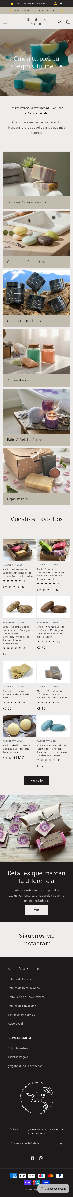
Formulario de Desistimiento (26, 997)
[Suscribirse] (61, 1143)
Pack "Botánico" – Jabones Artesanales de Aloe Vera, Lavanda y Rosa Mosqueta (51, 574)
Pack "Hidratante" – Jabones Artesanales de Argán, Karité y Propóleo (18, 573)
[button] (5, 21)
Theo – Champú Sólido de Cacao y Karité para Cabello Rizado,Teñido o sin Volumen (51, 631)
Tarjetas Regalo (18, 1057)
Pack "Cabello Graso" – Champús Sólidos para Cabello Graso (16, 749)
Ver (36, 910)
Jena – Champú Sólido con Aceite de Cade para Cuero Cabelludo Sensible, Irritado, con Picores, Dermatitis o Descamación (17, 635)
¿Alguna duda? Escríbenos (25, 1066)
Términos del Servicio (21, 1014)
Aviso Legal (15, 1023)
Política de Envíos (19, 979)
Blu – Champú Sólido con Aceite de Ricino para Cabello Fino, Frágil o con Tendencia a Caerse (52, 750)
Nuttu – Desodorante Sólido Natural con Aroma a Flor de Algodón (52, 694)
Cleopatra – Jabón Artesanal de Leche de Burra (16, 694)
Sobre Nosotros (18, 1048)
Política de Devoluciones (24, 988)
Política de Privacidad (22, 1005)
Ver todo (36, 780)
